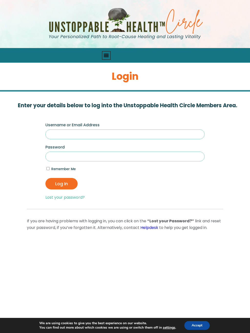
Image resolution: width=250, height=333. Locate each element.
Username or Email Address (72, 125)
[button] (106, 55)
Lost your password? (65, 197)
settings (169, 327)
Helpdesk (149, 227)
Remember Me (63, 169)
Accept (197, 325)
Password (55, 147)
